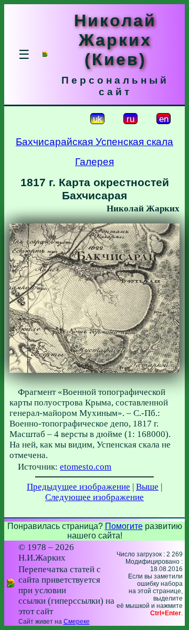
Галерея (94, 161)
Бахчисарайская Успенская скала (94, 141)
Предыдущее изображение (78, 487)
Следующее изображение (94, 497)
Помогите (124, 526)
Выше (147, 487)
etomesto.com (85, 467)
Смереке (77, 621)
